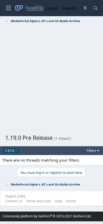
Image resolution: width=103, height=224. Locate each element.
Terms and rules (38, 201)
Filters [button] (91, 150)
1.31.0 (9, 150)
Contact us (13, 201)
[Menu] (8, 8)
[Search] (95, 8)
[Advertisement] (51, 79)
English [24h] (15, 196)
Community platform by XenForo (47, 216)
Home (71, 201)
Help (58, 201)
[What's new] (85, 8)
